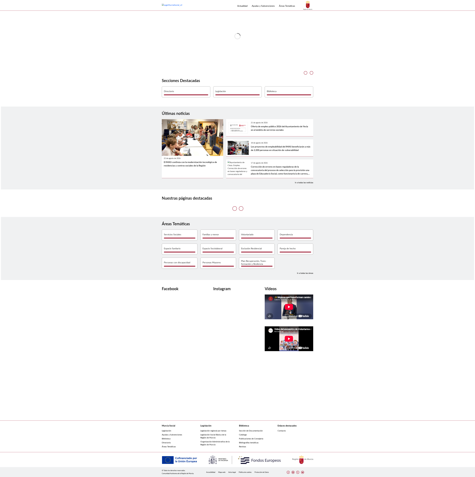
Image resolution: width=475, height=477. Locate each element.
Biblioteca (166, 439)
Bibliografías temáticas (249, 443)
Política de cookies (245, 472)
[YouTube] (302, 472)
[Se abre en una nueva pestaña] (307, 5)
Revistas (242, 447)
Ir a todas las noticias (304, 183)
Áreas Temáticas (169, 447)
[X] (297, 472)
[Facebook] (288, 472)
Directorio (166, 443)
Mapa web (221, 472)
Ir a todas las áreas (305, 273)
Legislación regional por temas (213, 431)
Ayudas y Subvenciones (172, 435)
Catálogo (243, 435)
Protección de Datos (262, 472)
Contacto (282, 431)
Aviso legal (232, 472)
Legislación (166, 431)
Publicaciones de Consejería (251, 439)
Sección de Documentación (251, 431)
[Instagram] (293, 472)
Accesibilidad (210, 472)
